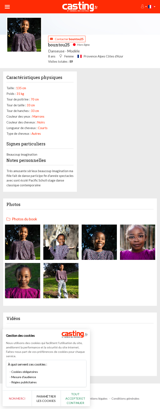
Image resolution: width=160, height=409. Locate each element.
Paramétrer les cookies (46, 399)
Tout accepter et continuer (75, 398)
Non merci (17, 398)
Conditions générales (125, 398)
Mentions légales (96, 398)
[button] (144, 7)
